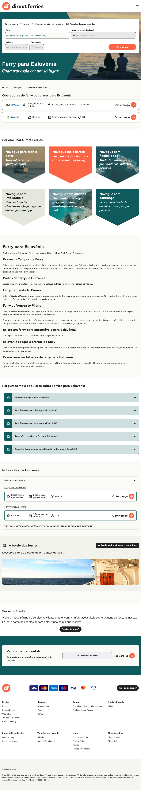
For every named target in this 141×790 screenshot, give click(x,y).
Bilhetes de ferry (9, 721)
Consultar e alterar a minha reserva (88, 706)
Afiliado (40, 737)
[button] (71, 397)
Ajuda (110, 706)
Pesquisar (122, 47)
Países (5, 706)
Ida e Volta (13, 24)
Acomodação (43, 706)
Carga (40, 714)
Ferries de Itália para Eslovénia (76, 526)
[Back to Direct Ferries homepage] (23, 6)
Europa (17, 87)
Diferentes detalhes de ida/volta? (49, 24)
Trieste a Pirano (18, 296)
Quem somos (8, 737)
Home (5, 87)
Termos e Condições (81, 749)
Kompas (79, 253)
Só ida (26, 24)
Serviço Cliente (8, 710)
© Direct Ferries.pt (9, 769)
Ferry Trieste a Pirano (15, 488)
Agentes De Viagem (46, 741)
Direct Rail (112, 741)
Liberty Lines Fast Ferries (60, 253)
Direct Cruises (114, 737)
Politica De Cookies (81, 737)
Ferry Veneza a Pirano (15, 507)
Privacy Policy (79, 741)
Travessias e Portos (10, 718)
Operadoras (7, 714)
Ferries (40, 710)
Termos (76, 745)
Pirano (59, 284)
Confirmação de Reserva (83, 710)
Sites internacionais (10, 741)
